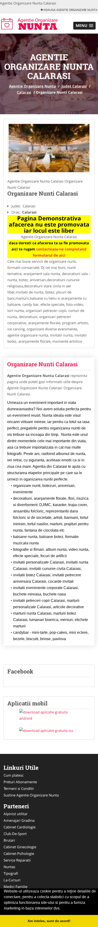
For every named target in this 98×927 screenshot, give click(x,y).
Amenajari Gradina (19, 820)
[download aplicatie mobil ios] (49, 730)
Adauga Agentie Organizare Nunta (70, 10)
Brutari (9, 840)
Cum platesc (14, 775)
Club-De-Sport (15, 833)
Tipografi (11, 873)
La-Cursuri (12, 880)
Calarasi (24, 92)
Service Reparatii (17, 860)
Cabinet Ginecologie (20, 847)
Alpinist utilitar (16, 814)
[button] (84, 26)
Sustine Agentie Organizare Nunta (31, 795)
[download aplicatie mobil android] (49, 715)
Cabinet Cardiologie (19, 827)
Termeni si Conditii (19, 788)
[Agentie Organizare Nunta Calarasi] (49, 148)
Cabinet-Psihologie (19, 853)
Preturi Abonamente (20, 782)
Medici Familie (15, 886)
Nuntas (9, 867)
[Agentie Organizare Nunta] (31, 23)
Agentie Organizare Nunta (32, 86)
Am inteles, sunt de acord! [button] (49, 921)
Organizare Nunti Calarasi (42, 364)
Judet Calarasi (74, 86)
